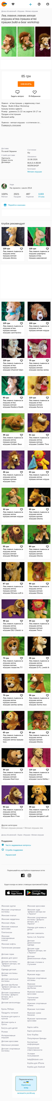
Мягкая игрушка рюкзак (12, 828)
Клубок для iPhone (35, 1063)
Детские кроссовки (9, 1041)
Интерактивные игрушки (8, 1036)
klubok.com (4, 4)
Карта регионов (34, 1031)
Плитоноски (6, 932)
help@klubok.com (35, 1059)
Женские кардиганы (10, 919)
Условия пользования (33, 1055)
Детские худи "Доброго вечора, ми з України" (36, 950)
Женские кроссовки (36, 906)
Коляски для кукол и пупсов (10, 1017)
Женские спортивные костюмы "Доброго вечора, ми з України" (37, 920)
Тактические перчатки (32, 998)
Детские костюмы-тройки (9, 974)
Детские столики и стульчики (35, 963)
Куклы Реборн (7, 1009)
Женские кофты (8, 944)
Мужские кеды (33, 974)
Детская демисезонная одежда (33, 943)
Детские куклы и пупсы (8, 1023)
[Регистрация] (39, 4)
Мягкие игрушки (34, 172)
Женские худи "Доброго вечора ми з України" (36, 912)
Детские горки (7, 954)
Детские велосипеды (10, 1002)
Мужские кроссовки (36, 971)
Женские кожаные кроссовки (9, 927)
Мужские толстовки (36, 1009)
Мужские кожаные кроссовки (35, 993)
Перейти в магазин (16, 205)
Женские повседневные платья (8, 938)
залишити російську (26, 1093)
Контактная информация (33, 1043)
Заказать (26, 84)
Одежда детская (8, 969)
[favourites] (13, 4)
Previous (1, 42)
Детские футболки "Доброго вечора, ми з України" (10, 987)
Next (50, 42)
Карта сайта (32, 1027)
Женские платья (8, 915)
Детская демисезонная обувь (36, 957)
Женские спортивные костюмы (11, 911)
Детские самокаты (35, 933)
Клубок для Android (36, 1067)
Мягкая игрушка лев (34, 828)
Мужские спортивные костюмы (37, 979)
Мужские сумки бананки (34, 1014)
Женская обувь (8, 923)
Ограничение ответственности (34, 1049)
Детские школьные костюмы (9, 980)
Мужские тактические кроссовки (37, 1020)
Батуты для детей (9, 1028)
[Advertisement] (26, 64)
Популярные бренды (36, 1038)
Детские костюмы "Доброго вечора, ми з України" (10, 963)
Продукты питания (9, 1013)
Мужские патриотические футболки (34, 986)
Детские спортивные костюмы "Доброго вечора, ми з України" (10, 995)
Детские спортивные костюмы (10, 1050)
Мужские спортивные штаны (37, 1004)
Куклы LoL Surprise (35, 937)
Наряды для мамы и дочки (36, 928)
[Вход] (47, 4)
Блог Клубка (32, 1034)
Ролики (4, 1032)
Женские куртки (8, 906)
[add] (30, 4)
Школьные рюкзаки (10, 1045)
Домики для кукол (9, 958)
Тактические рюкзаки (10, 948)
